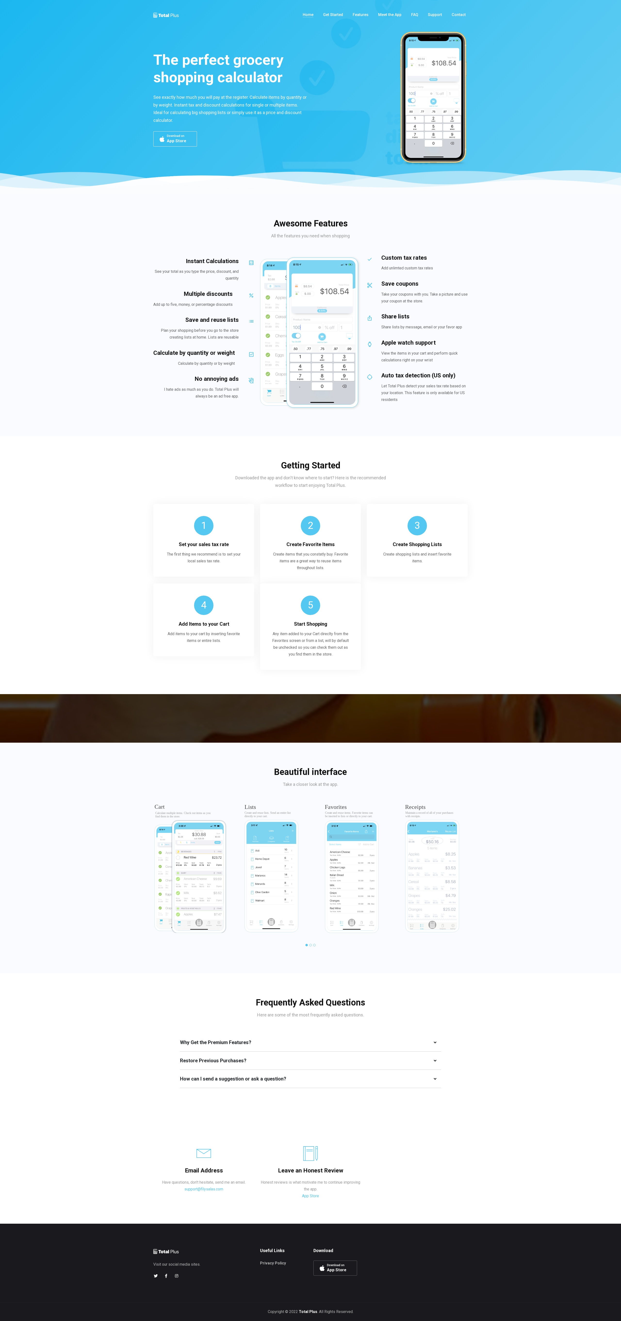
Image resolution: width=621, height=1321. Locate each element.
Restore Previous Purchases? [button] (213, 1060)
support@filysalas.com (203, 1189)
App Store (310, 1196)
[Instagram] (176, 1276)
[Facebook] (166, 1276)
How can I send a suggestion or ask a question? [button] (233, 1079)
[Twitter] (155, 1276)
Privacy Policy (273, 1263)
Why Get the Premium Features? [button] (215, 1042)
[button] (307, 945)
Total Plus (308, 1311)
